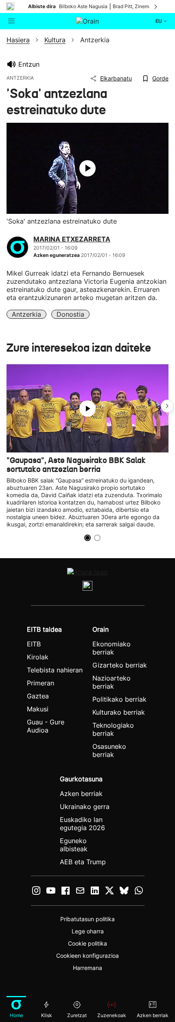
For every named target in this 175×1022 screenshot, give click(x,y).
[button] (167, 406)
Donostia (70, 314)
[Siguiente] (156, 6)
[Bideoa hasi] (87, 168)
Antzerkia (26, 314)
